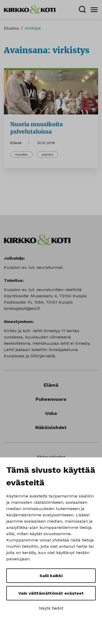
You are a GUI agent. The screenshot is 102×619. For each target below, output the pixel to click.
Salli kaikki (51, 575)
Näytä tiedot (51, 608)
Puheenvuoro (51, 399)
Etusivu (11, 28)
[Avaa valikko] (94, 9)
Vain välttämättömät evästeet (51, 593)
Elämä (15, 143)
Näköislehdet (51, 427)
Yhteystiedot (51, 457)
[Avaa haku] (82, 9)
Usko (51, 413)
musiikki (21, 154)
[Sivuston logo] (29, 9)
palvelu (47, 154)
